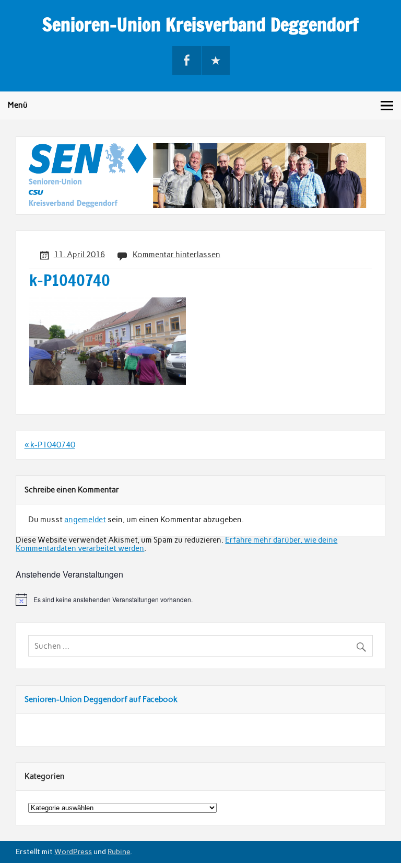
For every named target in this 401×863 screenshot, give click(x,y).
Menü (18, 105)
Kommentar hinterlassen (176, 254)
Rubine (119, 851)
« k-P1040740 (50, 445)
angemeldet (85, 519)
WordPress (73, 851)
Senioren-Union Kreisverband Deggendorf (200, 24)
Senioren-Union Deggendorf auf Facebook (101, 699)
